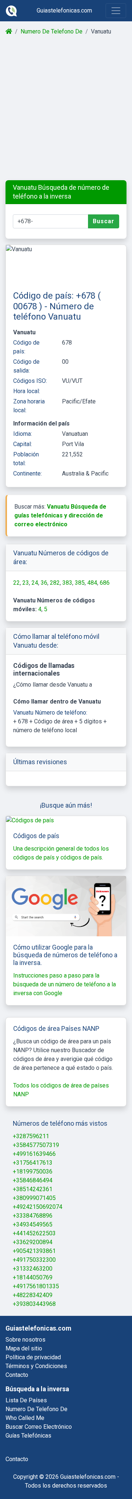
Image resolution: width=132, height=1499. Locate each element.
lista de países (26, 1400)
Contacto (17, 1374)
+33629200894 (32, 1242)
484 (92, 582)
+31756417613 (32, 1162)
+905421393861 (34, 1250)
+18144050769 (32, 1277)
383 (67, 582)
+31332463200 (32, 1268)
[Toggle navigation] (116, 10)
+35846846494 (32, 1180)
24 (35, 582)
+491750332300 (34, 1259)
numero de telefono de (36, 1409)
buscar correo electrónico (39, 1426)
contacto (17, 1459)
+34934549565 (32, 1224)
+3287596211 (31, 1136)
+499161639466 (34, 1153)
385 (80, 582)
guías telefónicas (28, 1435)
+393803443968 (34, 1303)
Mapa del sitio (24, 1348)
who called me (25, 1417)
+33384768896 (32, 1215)
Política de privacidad (33, 1357)
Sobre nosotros (25, 1339)
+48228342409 (32, 1295)
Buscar (103, 221)
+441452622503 (34, 1233)
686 (105, 582)
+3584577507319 (36, 1145)
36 (44, 582)
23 (25, 582)
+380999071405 (34, 1197)
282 (55, 582)
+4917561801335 (36, 1286)
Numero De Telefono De (51, 31)
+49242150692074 (37, 1206)
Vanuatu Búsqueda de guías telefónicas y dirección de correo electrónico (60, 515)
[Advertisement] (66, 108)
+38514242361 (32, 1189)
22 (16, 582)
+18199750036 (32, 1171)
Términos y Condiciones (36, 1366)
